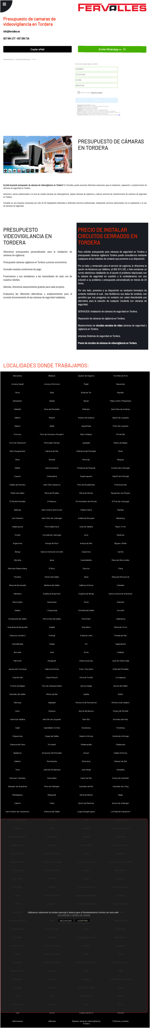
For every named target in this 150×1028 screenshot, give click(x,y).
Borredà (17, 652)
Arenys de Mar (86, 543)
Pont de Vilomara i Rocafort (52, 434)
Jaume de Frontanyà (17, 669)
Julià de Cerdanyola (51, 769)
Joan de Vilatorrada (120, 660)
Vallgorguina (17, 526)
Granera (51, 711)
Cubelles (120, 585)
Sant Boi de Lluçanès (52, 719)
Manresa (17, 702)
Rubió (120, 694)
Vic (86, 644)
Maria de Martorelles (120, 560)
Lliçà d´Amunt (52, 677)
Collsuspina (52, 476)
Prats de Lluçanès (120, 426)
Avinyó (86, 753)
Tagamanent (120, 644)
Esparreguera (86, 476)
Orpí (17, 1012)
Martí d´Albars (86, 434)
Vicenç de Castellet (120, 778)
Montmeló (86, 619)
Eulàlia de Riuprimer (52, 593)
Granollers (86, 627)
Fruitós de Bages (17, 686)
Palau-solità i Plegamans (120, 401)
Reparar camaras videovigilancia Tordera (86, 1022)
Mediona (120, 535)
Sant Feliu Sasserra (51, 484)
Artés (86, 652)
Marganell (52, 660)
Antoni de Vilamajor (120, 803)
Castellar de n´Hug (120, 786)
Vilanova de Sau (86, 660)
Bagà (120, 795)
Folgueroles (17, 736)
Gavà (86, 577)
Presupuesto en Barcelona (22, 59)
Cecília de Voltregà (120, 736)
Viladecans (120, 744)
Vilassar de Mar (120, 761)
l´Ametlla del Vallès (86, 610)
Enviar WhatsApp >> (110, 49)
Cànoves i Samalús (17, 778)
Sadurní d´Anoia (86, 736)
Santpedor (17, 401)
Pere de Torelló (86, 677)
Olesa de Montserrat (120, 577)
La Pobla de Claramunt (120, 811)
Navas (86, 401)
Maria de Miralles (52, 493)
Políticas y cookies (121, 1021)
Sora (86, 535)
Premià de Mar (120, 484)
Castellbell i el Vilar (52, 728)
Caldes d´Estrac (120, 753)
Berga (17, 551)
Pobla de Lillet (86, 635)
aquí (119, 114)
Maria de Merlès (86, 493)
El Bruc (52, 568)
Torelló (17, 535)
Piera (120, 568)
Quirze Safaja (86, 686)
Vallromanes (17, 1021)
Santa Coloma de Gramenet (120, 593)
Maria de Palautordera (17, 568)
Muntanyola (52, 761)
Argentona (17, 543)
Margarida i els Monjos (120, 493)
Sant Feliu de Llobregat (52, 518)
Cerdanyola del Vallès (17, 619)
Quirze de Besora (86, 711)
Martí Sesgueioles (17, 451)
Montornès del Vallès (52, 619)
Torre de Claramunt (17, 443)
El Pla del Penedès (17, 501)
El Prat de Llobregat (120, 501)
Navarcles (120, 384)
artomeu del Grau (120, 719)
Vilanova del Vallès (52, 811)
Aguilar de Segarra (86, 375)
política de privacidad (96, 92)
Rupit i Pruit (120, 526)
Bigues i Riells (120, 543)
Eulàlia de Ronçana (86, 518)
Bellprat (51, 375)
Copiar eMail (37, 49)
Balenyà (17, 510)
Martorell (17, 660)
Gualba (52, 627)
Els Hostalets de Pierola (86, 501)
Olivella (52, 459)
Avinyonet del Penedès (52, 753)
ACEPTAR (82, 921)
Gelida (52, 401)
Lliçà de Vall (17, 677)
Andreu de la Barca (86, 417)
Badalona (17, 753)
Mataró (52, 417)
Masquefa (52, 795)
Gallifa (17, 468)
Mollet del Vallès (17, 493)
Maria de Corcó (120, 627)
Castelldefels (86, 560)
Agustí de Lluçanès (120, 417)
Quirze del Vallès (121, 686)
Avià (52, 652)
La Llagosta (121, 677)
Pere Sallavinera (52, 526)
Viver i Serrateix (86, 669)
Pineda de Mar (120, 635)
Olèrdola (17, 560)
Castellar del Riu (86, 786)
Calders (17, 761)
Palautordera (86, 510)
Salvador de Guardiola (17, 786)
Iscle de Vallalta (86, 526)
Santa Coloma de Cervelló (52, 551)
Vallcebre (18, 593)
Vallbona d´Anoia (86, 585)
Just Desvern (17, 518)
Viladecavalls (86, 744)
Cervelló (120, 610)
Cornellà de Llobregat (51, 535)
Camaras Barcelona (8, 59)
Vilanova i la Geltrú (17, 635)
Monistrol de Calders (120, 702)
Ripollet (120, 392)
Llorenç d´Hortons (52, 384)
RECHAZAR (66, 921)
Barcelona (17, 375)
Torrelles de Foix (120, 375)
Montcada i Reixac (52, 443)
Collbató (120, 652)
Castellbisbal (17, 644)
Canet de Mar (86, 778)
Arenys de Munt (52, 543)
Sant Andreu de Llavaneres (17, 811)
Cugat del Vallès (52, 736)
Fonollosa (120, 728)
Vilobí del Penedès (121, 669)
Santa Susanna (51, 468)
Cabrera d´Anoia (52, 669)
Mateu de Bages (120, 443)
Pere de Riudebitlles (86, 484)
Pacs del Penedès (52, 409)
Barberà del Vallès (52, 585)
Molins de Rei (52, 694)
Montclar (86, 459)
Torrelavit (52, 744)
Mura (17, 392)
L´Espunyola (52, 610)
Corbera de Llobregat (120, 468)
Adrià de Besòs (86, 795)
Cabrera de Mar (51, 451)
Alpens (17, 426)
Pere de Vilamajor (52, 786)
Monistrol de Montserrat (86, 702)
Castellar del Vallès (17, 694)
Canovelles (52, 778)
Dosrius (86, 568)
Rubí (52, 392)
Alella (52, 426)
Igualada (86, 443)
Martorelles (17, 602)
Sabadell (52, 702)
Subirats (120, 602)
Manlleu (120, 510)
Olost (17, 459)
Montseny (86, 761)
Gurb (17, 711)
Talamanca (120, 619)
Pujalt (86, 384)
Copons (17, 476)
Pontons (17, 434)
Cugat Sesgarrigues (86, 811)
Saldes (17, 610)
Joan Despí (86, 769)
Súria (86, 602)
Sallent (17, 417)
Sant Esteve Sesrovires (52, 510)
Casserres (86, 551)
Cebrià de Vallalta (17, 719)
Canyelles (120, 769)
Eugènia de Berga (86, 593)
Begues (120, 459)
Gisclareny (86, 728)
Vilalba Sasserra (86, 1012)
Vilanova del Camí (17, 744)
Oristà (51, 1012)
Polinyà (52, 635)
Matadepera (17, 795)
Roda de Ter (86, 392)
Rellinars (86, 409)
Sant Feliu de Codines (120, 409)
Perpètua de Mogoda (86, 468)
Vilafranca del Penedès (86, 451)
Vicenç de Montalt (120, 711)
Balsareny (120, 518)
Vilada (51, 644)
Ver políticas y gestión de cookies (74, 915)
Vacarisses (52, 602)
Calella (86, 694)
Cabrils (17, 803)
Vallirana (52, 1021)
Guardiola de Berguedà (17, 627)
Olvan (120, 451)
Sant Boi (86, 719)
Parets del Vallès (52, 577)
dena (52, 560)
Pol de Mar (120, 434)
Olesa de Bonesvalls (17, 585)
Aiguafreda (86, 426)
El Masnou (51, 501)
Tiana (52, 803)
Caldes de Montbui (17, 484)
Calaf (17, 728)
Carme (120, 551)
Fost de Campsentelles (52, 686)
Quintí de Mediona (86, 803)
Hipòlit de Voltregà (120, 476)
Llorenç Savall (17, 384)
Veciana (120, 1012)
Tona (17, 769)
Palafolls (17, 409)
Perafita (17, 577)
